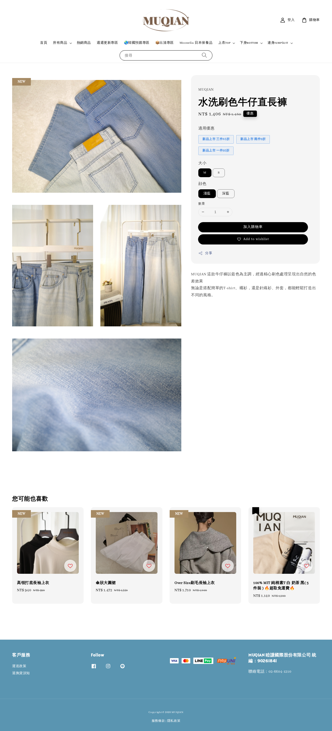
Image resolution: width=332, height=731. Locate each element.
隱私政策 (174, 721)
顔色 (202, 184)
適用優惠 (206, 129)
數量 (201, 204)
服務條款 (158, 721)
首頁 (43, 43)
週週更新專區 (107, 43)
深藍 (225, 193)
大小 (202, 163)
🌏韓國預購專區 (136, 43)
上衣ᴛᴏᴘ (224, 43)
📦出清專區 (164, 43)
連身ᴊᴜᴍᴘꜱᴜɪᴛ (278, 43)
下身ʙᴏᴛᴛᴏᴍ (249, 43)
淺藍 (207, 193)
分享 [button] (208, 253)
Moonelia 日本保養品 (196, 43)
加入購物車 (253, 227)
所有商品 (60, 43)
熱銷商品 (84, 43)
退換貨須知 (21, 673)
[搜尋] (204, 55)
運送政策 (19, 666)
